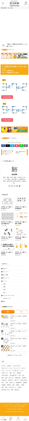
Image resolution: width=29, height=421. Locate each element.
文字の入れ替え (5, 375)
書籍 (3, 377)
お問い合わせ (18, 404)
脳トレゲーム (6, 277)
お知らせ (5, 268)
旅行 (23, 375)
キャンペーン (6, 271)
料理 (20, 375)
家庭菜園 (19, 372)
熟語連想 (24, 377)
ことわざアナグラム (16, 365)
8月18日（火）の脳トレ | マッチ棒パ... (18, 331)
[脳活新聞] (14, 2)
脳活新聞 (14, 174)
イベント (10, 368)
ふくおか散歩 (24, 404)
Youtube (13, 408)
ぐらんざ (6, 406)
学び (14, 372)
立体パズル (16, 380)
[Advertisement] (14, 27)
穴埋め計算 (4, 380)
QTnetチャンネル (7, 298)
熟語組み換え (18, 377)
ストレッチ (8, 370)
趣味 (6, 387)
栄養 (6, 377)
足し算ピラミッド (12, 387)
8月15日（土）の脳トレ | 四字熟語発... (18, 317)
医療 (4, 284)
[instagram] (17, 186)
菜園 (13, 384)
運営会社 (22, 406)
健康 (11, 372)
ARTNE (18, 406)
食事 (4, 289)
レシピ (22, 370)
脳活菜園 (3, 384)
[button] (3, 3)
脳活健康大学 (18, 382)
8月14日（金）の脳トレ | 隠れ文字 (18, 339)
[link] (9, 186)
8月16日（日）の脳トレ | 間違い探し (18, 346)
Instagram (20, 408)
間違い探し (17, 389)
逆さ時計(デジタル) (6, 389)
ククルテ (23, 368)
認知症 (22, 384)
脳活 (7, 382)
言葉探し (18, 384)
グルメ (3, 370)
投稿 (4, 301)
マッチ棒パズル (13, 138)
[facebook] (12, 186)
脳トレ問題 (5, 49)
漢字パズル (11, 377)
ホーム (3, 404)
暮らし (4, 292)
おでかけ (3, 365)
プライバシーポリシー (10, 404)
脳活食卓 (9, 384)
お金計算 (9, 365)
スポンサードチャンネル (8, 295)
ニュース (5, 281)
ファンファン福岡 (12, 406)
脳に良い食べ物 (24, 380)
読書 (3, 387)
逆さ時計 (19, 387)
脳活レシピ (12, 382)
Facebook (9, 408)
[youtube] (20, 186)
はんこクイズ (4, 368)
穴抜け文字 (10, 380)
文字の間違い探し (13, 375)
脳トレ (3, 382)
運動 (4, 286)
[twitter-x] (14, 186)
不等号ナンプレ (5, 372)
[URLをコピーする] (26, 145)
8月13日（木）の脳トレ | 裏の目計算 (18, 324)
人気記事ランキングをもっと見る (15, 355)
